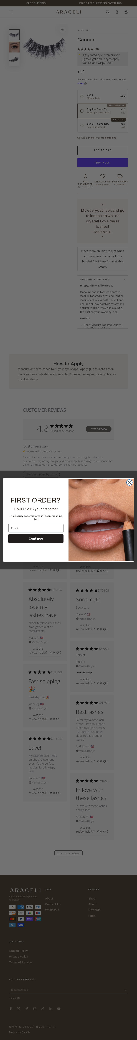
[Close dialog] (129, 482)
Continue (36, 538)
